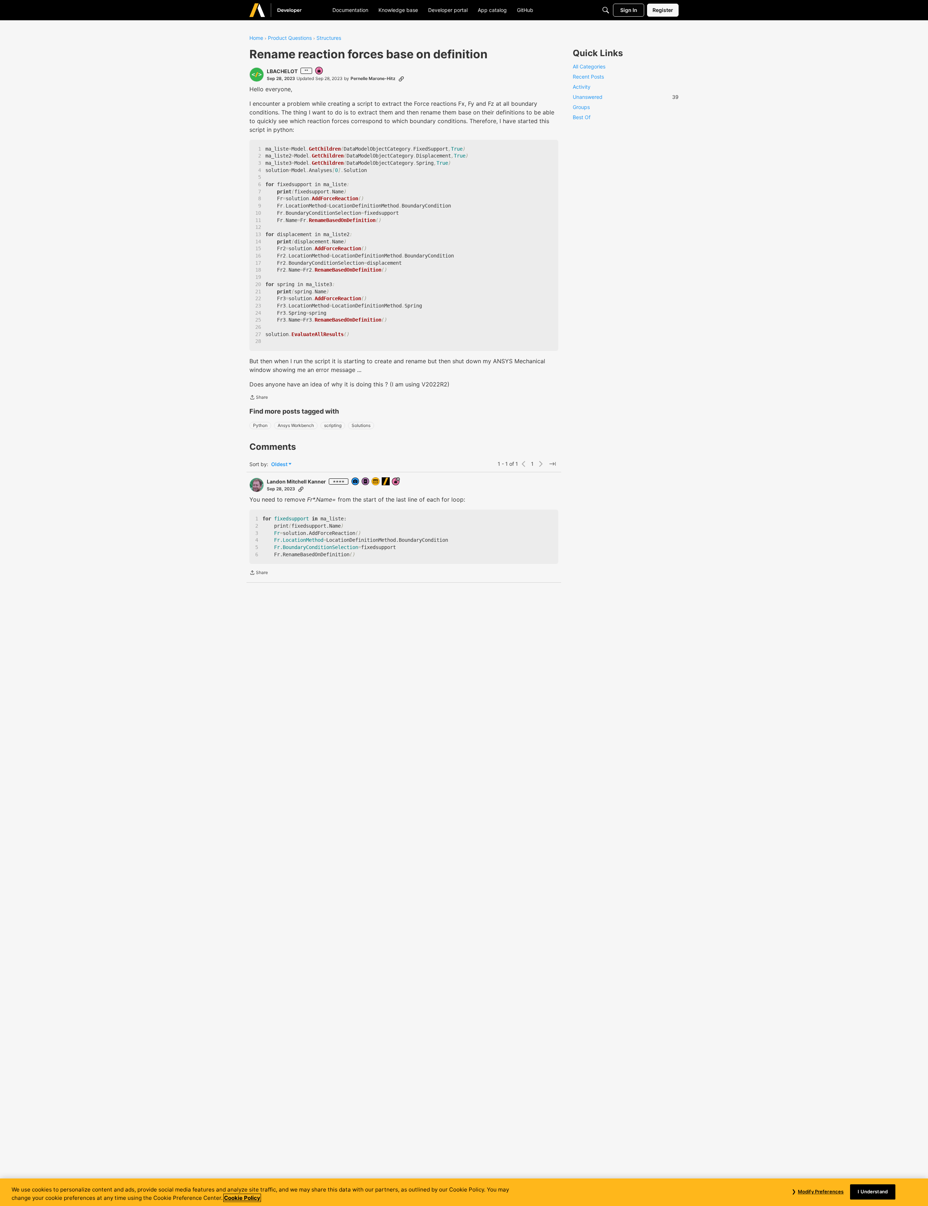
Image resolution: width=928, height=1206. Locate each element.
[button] (256, 74)
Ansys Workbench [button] (296, 425)
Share (258, 398)
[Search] (605, 10)
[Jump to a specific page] (552, 464)
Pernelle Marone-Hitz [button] (373, 78)
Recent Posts (588, 77)
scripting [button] (332, 425)
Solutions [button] (361, 425)
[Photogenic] (355, 481)
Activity (582, 87)
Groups (581, 107)
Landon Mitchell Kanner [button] (296, 481)
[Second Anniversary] (396, 481)
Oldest (280, 464)
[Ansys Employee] (386, 481)
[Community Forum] (284, 10)
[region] (464, 1192)
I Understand (873, 1191)
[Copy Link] (401, 78)
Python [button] (260, 425)
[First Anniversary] (319, 71)
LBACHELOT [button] (282, 71)
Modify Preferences (821, 1191)
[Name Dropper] (365, 481)
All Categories (589, 66)
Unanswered (626, 97)
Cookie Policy (242, 1197)
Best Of (582, 117)
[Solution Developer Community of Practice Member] (376, 481)
